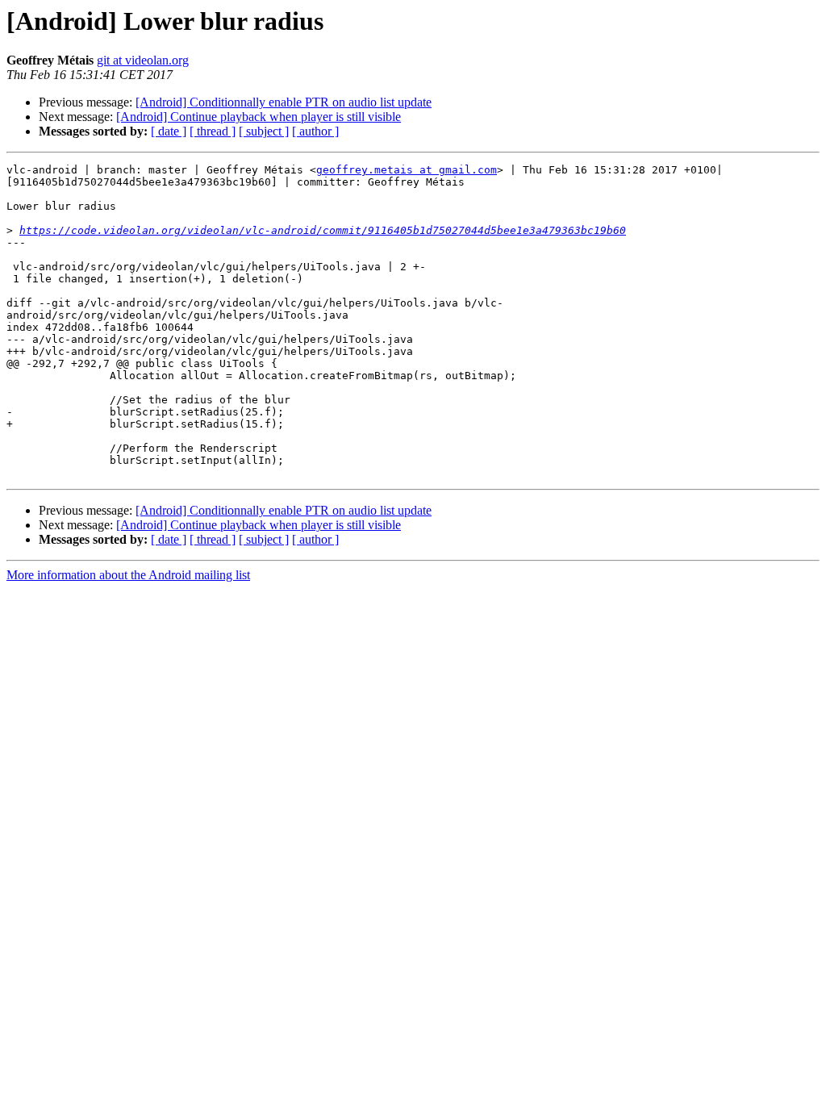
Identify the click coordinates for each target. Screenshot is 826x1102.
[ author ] (315, 131)
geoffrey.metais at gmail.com (406, 170)
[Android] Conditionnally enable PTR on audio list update (284, 102)
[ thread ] (213, 131)
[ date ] (168, 131)
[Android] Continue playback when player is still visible (258, 116)
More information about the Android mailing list (128, 575)
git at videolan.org (143, 60)
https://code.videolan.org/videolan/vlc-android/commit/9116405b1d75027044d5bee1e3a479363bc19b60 (322, 230)
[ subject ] (264, 131)
